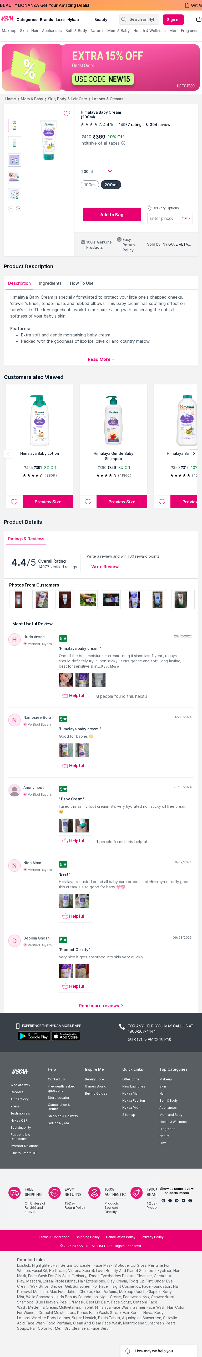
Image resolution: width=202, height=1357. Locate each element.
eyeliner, (165, 1270)
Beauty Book (95, 1079)
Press (15, 1106)
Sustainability (21, 1127)
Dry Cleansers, (77, 1328)
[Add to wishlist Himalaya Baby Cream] (67, 113)
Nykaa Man (130, 1093)
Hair (162, 1093)
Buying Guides (96, 1093)
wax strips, (39, 1286)
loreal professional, (60, 1281)
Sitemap (128, 1115)
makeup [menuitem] (9, 30)
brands (46, 19)
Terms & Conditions (54, 1237)
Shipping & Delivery (63, 1116)
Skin (162, 1086)
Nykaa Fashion (133, 1100)
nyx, (146, 1297)
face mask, (103, 1265)
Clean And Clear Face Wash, (97, 1323)
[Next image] (18, 209)
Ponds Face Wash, (93, 1312)
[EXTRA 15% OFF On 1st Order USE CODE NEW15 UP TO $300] (101, 67)
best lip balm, (98, 1302)
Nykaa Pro (130, 1108)
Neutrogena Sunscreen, (144, 1323)
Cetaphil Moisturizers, (57, 1312)
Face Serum (101, 1328)
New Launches (133, 1086)
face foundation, (157, 1286)
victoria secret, (81, 1270)
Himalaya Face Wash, (113, 1307)
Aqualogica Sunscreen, (142, 1318)
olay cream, (117, 1281)
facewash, (132, 1297)
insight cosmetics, (125, 1286)
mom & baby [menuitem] (118, 30)
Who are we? (20, 1085)
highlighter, (42, 1265)
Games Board (95, 1086)
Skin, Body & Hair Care (67, 99)
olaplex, (154, 1291)
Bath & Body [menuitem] (76, 30)
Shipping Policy (88, 1237)
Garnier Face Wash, (149, 1307)
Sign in (173, 19)
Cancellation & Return (59, 1107)
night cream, (111, 1297)
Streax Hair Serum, (126, 1312)
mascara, (34, 1281)
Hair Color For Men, (46, 1328)
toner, (94, 1276)
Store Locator (58, 1098)
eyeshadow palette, (118, 1276)
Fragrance (167, 1129)
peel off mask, (72, 1302)
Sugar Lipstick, (84, 1318)
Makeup (165, 1079)
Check (185, 218)
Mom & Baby (32, 99)
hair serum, (63, 1265)
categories (27, 19)
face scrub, (121, 1302)
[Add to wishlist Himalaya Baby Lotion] (14, 501)
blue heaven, (47, 1302)
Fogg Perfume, (59, 1323)
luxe (60, 19)
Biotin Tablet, (109, 1318)
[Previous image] (10, 209)
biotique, (122, 1265)
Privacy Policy (153, 1237)
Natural (164, 1136)
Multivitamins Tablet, (76, 1307)
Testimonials (20, 1113)
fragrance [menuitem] (190, 30)
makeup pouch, (132, 1291)
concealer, (83, 1265)
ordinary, (79, 1276)
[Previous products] (8, 454)
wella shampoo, (40, 1297)
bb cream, (58, 1270)
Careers (17, 1092)
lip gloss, (139, 1265)
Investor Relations (25, 1146)
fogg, (134, 1281)
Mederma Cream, (43, 1307)
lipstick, (24, 1265)
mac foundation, (64, 1291)
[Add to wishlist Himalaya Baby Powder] (162, 501)
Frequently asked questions (61, 1088)
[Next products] (193, 454)
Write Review (105, 566)
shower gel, (61, 1286)
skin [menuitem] (24, 30)
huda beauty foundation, (77, 1297)
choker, (86, 1291)
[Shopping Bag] (199, 19)
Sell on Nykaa (58, 1123)
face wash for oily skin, (49, 1276)
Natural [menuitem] (97, 30)
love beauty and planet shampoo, (126, 1270)
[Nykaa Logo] (7, 18)
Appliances (168, 1108)
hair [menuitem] (34, 30)
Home (10, 99)
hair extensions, (92, 1281)
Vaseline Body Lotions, (51, 1318)
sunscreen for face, (91, 1286)
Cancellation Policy (120, 1237)
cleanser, (145, 1276)
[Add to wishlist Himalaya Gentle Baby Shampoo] (88, 501)
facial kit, (40, 1270)
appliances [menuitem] (52, 30)
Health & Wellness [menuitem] (149, 30)
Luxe (163, 1143)
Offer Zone (130, 1079)
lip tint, (146, 1281)
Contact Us (56, 1079)
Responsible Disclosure (20, 1137)
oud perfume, (106, 1291)
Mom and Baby (171, 1115)
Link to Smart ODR (25, 1153)
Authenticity (20, 1099)
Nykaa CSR (19, 1120)
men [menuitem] (173, 30)
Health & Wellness (173, 1122)
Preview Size (48, 501)
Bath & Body (168, 1100)
